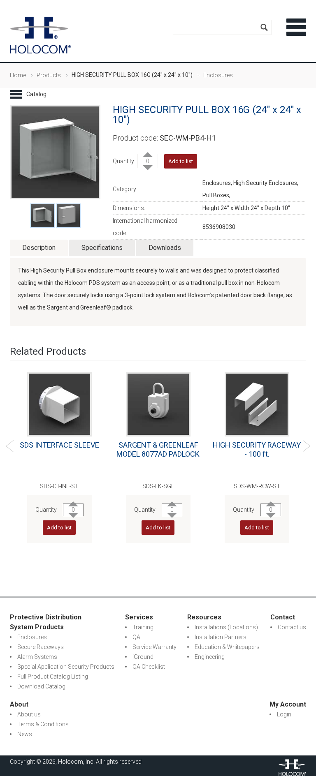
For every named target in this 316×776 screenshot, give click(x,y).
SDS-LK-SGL (158, 486)
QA (136, 637)
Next (306, 446)
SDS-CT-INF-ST (59, 486)
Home (18, 75)
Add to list (59, 527)
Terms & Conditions (43, 724)
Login (284, 714)
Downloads (165, 248)
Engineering (210, 657)
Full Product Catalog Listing (52, 676)
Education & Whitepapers (227, 647)
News (24, 734)
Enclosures (218, 75)
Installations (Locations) (226, 627)
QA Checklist (148, 666)
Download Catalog (41, 686)
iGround (142, 657)
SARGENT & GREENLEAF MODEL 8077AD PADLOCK (158, 449)
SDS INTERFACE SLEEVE (59, 445)
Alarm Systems (37, 657)
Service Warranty (154, 647)
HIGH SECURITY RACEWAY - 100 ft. (257, 449)
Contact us (292, 627)
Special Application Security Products (65, 666)
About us (29, 714)
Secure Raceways (40, 647)
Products (49, 75)
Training (142, 627)
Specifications (102, 248)
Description (39, 248)
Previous (10, 446)
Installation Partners (220, 637)
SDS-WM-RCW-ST (257, 486)
